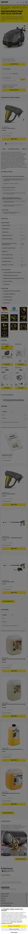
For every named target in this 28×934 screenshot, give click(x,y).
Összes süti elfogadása (14, 926)
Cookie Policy (13, 921)
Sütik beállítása (14, 932)
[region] (14, 920)
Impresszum (9, 923)
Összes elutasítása (14, 929)
